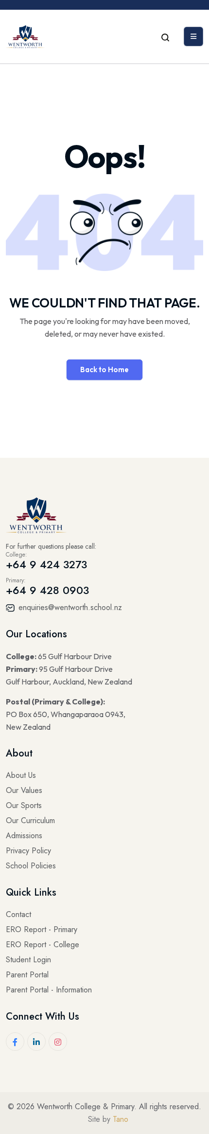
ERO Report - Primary (41, 929)
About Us (21, 775)
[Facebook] (15, 1041)
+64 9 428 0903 (47, 590)
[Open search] (165, 36)
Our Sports (24, 805)
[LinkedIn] (36, 1041)
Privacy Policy (28, 850)
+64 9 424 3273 (46, 564)
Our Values (24, 790)
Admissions (24, 835)
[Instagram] (58, 1041)
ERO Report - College (42, 944)
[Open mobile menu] (193, 36)
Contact (18, 914)
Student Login (28, 959)
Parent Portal (27, 974)
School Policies (31, 865)
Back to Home (104, 369)
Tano (120, 1119)
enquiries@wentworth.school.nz (69, 607)
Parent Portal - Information (49, 989)
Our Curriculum (30, 820)
